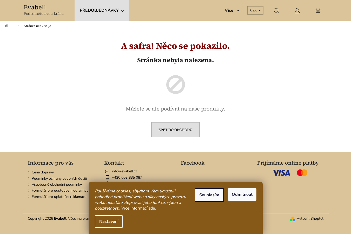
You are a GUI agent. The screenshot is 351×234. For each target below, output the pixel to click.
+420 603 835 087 (127, 177)
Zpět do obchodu (175, 129)
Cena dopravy (43, 172)
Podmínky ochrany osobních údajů (59, 178)
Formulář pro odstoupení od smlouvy (62, 190)
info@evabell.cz (124, 171)
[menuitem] (102, 10)
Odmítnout (242, 194)
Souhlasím (209, 195)
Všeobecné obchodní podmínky (57, 184)
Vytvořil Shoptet (310, 218)
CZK (254, 10)
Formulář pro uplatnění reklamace (59, 196)
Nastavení (108, 221)
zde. (152, 208)
